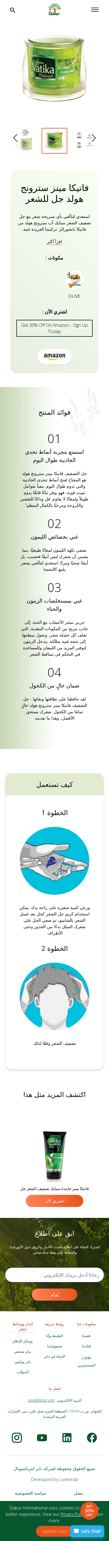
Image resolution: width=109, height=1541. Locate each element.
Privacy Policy (74, 1514)
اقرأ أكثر (54, 241)
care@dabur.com (41, 1400)
